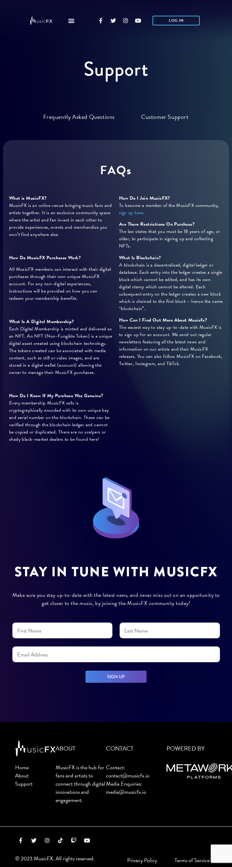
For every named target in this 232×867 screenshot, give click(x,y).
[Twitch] (73, 840)
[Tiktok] (60, 840)
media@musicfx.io (126, 792)
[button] (71, 21)
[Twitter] (113, 20)
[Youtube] (138, 20)
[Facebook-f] (100, 20)
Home (22, 767)
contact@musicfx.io (128, 775)
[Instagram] (125, 20)
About (22, 775)
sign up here (131, 212)
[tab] (79, 117)
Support (24, 784)
